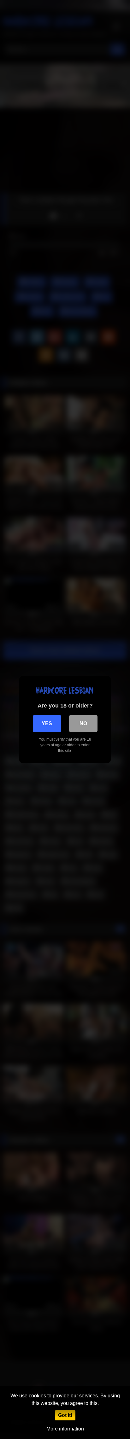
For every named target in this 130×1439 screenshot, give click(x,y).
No (83, 723)
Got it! (65, 1415)
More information (65, 1428)
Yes (47, 723)
